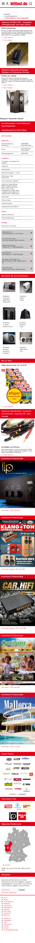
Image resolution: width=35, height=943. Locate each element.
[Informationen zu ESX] (8, 769)
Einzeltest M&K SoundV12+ (24, 349)
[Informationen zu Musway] (27, 779)
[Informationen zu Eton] (16, 768)
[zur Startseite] (19, 4)
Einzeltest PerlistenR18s (23, 325)
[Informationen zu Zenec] (22, 794)
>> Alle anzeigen (6, 40)
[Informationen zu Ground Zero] (6, 774)
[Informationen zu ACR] (9, 759)
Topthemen (7, 913)
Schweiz (7, 865)
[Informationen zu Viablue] (26, 790)
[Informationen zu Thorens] (18, 789)
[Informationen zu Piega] (17, 784)
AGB (5, 922)
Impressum (7, 918)
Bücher (6, 900)
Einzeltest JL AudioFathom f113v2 (7, 325)
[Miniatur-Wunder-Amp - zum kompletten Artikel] (17, 54)
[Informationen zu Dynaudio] (17, 764)
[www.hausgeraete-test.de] (17, 810)
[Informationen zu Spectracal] (9, 789)
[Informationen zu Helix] (15, 774)
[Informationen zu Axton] (25, 758)
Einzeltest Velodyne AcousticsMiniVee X (6, 350)
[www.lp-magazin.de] (13, 820)
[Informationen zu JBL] (31, 775)
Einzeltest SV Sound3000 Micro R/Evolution (6, 299)
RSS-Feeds (7, 911)
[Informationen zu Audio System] (16, 759)
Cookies (6, 926)
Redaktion (7, 903)
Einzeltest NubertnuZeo (23, 298)
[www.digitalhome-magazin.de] (8, 810)
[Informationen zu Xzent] (13, 794)
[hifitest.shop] (22, 820)
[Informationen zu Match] (8, 779)
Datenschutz (8, 924)
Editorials (7, 915)
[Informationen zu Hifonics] (24, 774)
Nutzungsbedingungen (11, 930)
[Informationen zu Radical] (27, 784)
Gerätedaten (8, 905)
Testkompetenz (8, 902)
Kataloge (6, 909)
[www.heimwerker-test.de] (27, 810)
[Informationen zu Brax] (8, 764)
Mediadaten (7, 920)
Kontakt (6, 928)
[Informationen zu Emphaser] (27, 764)
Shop (5, 898)
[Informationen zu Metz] (17, 779)
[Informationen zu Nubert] (8, 784)
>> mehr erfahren (7, 407)
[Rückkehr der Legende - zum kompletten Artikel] (17, 102)
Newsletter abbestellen (9, 893)
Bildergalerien (8, 907)
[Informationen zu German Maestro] (25, 768)
